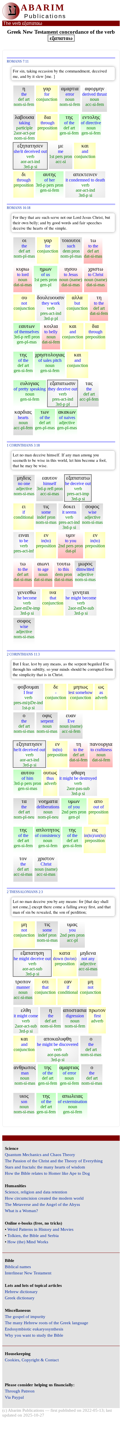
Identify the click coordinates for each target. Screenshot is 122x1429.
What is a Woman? (21, 1210)
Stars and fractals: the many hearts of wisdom (45, 1167)
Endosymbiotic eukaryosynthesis (34, 1329)
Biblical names (18, 1266)
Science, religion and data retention (36, 1192)
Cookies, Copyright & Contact (32, 1360)
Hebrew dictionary (21, 1291)
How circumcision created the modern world (44, 1198)
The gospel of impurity (25, 1316)
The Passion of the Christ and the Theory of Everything (54, 1161)
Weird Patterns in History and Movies (40, 1229)
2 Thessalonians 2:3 (25, 892)
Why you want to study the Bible (34, 1335)
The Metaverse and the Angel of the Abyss (42, 1204)
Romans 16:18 (18, 208)
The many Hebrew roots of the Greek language (46, 1323)
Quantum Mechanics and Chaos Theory (40, 1154)
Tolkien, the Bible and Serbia (33, 1235)
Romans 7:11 (18, 61)
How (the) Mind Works (27, 1242)
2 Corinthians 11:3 (23, 654)
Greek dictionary (20, 1298)
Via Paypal (14, 1397)
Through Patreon (20, 1391)
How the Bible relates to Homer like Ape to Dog (47, 1173)
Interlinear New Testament (28, 1273)
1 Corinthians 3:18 (23, 445)
